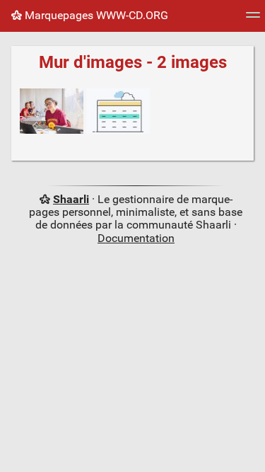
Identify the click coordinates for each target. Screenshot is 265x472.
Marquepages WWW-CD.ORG (95, 15)
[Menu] (253, 19)
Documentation (136, 238)
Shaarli (71, 199)
